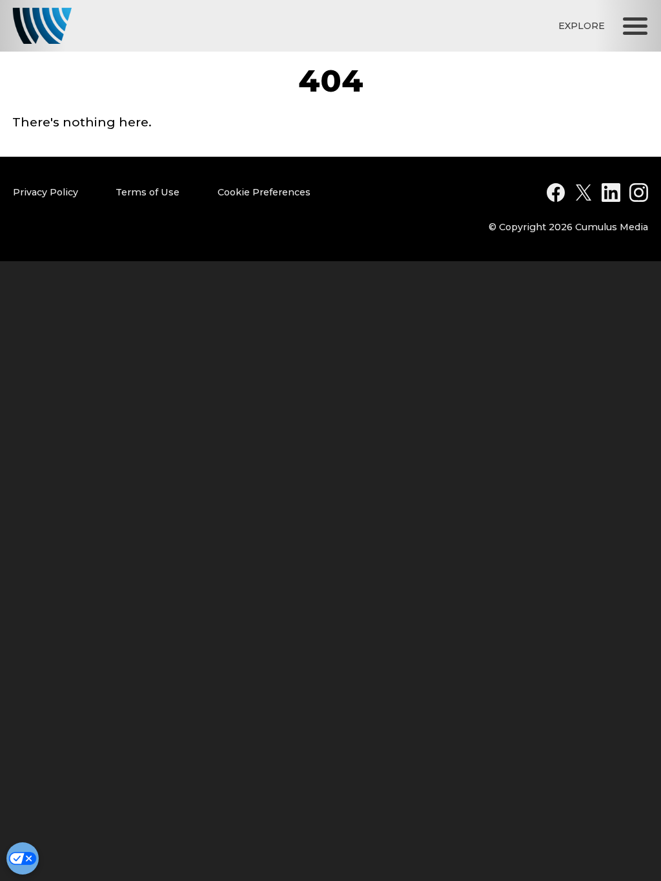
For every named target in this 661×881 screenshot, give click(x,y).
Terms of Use (147, 192)
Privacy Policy (45, 192)
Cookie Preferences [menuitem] (264, 192)
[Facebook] (556, 192)
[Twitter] (584, 192)
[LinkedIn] (611, 192)
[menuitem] (59, 192)
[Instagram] (638, 192)
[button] (635, 26)
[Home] (42, 26)
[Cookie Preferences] (22, 858)
